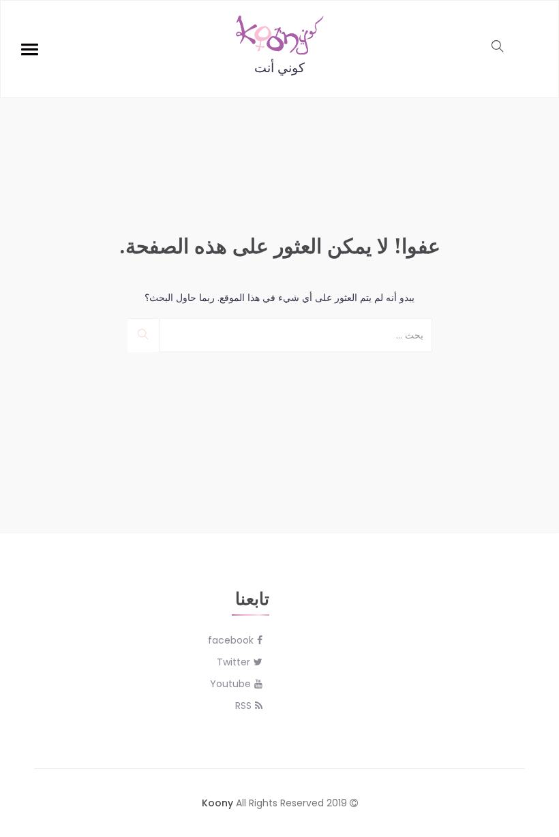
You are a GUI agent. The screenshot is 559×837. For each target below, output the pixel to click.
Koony (217, 803)
